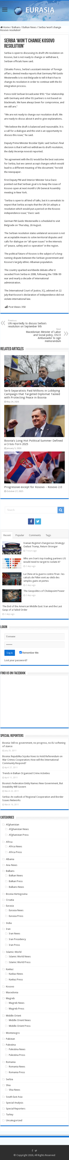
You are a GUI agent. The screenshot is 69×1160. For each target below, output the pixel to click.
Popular (20, 535)
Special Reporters (15, 1108)
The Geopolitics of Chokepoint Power (44, 591)
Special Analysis (14, 1102)
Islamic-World (13, 952)
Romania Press (17, 1072)
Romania (11, 1062)
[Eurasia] (34, 10)
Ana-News (11, 865)
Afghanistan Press (19, 834)
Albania (10, 859)
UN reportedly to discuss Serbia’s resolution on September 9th (27, 323)
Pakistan (10, 1038)
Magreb (10, 998)
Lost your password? (15, 660)
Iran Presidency (17, 939)
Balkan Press (16, 881)
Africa (9, 841)
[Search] (61, 510)
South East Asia (14, 1096)
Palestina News (17, 1049)
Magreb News (16, 1002)
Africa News (15, 846)
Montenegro (13, 1032)
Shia (8, 1085)
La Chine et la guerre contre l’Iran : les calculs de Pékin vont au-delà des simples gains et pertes (43, 577)
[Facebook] (31, 521)
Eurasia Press (16, 916)
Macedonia (12, 992)
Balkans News (16, 886)
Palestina (11, 1044)
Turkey (9, 1114)
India (9, 923)
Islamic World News (20, 956)
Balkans (16, 27)
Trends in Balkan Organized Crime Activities (26, 773)
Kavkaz (9, 969)
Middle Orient (13, 1015)
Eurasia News (16, 910)
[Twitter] (38, 521)
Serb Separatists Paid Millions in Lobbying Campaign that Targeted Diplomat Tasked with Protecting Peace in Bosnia (32, 394)
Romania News (17, 1066)
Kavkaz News (16, 973)
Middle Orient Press (19, 1025)
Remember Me (30, 652)
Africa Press (15, 852)
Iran (8, 929)
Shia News (14, 1089)
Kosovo (10, 986)
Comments (35, 535)
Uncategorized (14, 1120)
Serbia (9, 1079)
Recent (7, 535)
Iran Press (14, 944)
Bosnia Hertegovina (16, 894)
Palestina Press (17, 1055)
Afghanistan (12, 824)
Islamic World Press (19, 962)
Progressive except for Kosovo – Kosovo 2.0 (33, 487)
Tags (48, 535)
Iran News (14, 933)
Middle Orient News (20, 1020)
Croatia (10, 899)
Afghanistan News (19, 829)
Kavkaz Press (16, 979)
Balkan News (29, 27)
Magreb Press (16, 1008)
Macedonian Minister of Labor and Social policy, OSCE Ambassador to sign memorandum (43, 335)
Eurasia (10, 905)
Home (6, 27)
